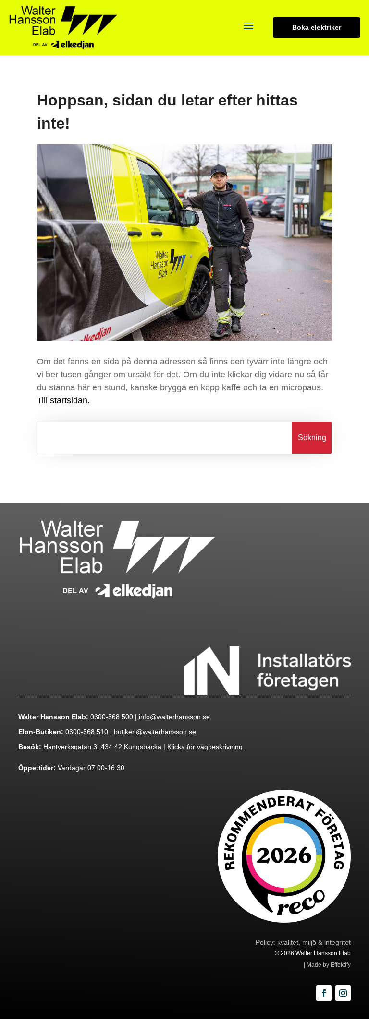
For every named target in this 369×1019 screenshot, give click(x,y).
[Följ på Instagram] (343, 993)
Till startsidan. (63, 400)
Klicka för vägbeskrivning (206, 746)
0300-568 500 (111, 717)
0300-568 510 (86, 732)
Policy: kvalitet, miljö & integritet (303, 942)
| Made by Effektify (327, 964)
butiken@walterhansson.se (155, 732)
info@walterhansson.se (174, 717)
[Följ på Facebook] (324, 993)
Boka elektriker (320, 27)
